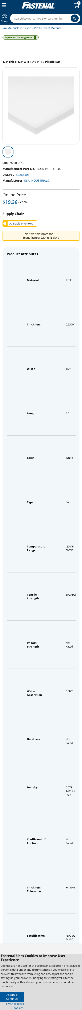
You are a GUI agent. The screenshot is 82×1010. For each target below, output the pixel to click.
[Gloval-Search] (75, 18)
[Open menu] (3, 5)
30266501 (22, 175)
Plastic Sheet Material (47, 28)
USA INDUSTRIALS (36, 180)
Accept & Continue (12, 997)
